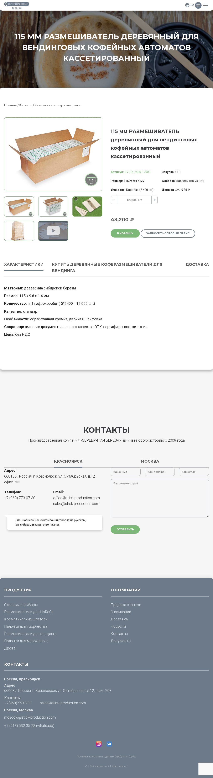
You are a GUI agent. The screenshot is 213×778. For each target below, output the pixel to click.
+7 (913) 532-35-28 (19, 725)
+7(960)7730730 (18, 703)
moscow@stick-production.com (30, 717)
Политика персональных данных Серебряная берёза (106, 756)
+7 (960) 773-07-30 (19, 498)
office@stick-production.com (76, 498)
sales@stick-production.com (76, 503)
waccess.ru (101, 766)
